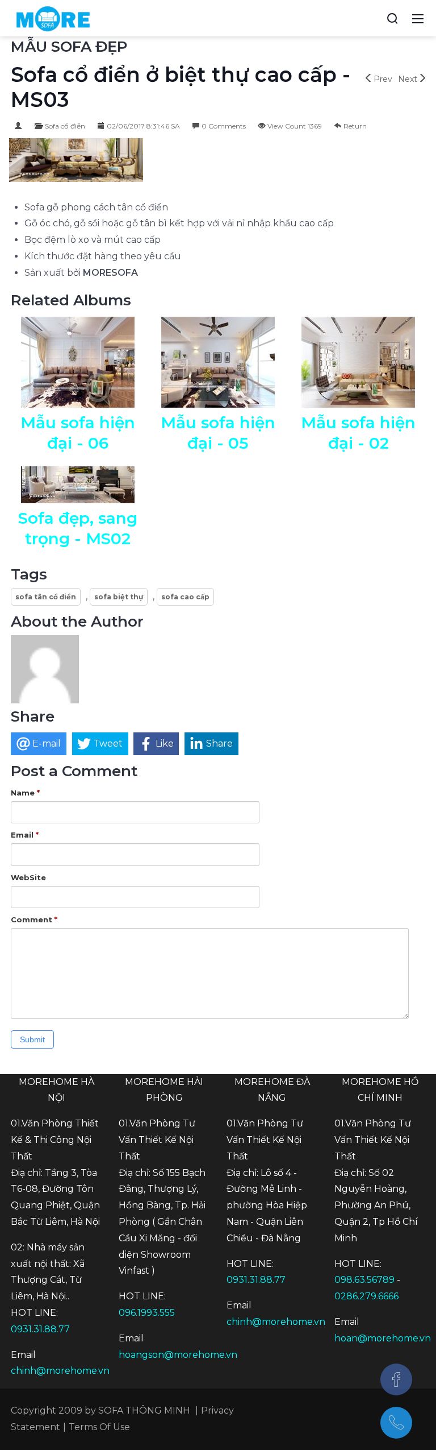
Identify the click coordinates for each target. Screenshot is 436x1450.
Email (25, 834)
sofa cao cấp (185, 597)
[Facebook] (396, 1379)
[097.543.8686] (396, 1423)
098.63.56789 (364, 1279)
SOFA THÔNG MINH (144, 1410)
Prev (383, 79)
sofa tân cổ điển (45, 597)
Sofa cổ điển (65, 126)
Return (355, 126)
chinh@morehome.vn (60, 1370)
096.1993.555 (147, 1312)
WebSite (28, 877)
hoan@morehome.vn (382, 1338)
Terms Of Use (99, 1427)
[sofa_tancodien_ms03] (76, 161)
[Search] (392, 18)
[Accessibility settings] (371, 18)
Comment (34, 919)
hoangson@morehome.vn (178, 1354)
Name (25, 792)
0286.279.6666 (366, 1296)
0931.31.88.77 (40, 1329)
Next (407, 79)
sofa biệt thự (118, 597)
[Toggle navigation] (417, 18)
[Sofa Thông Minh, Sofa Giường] (53, 17)
